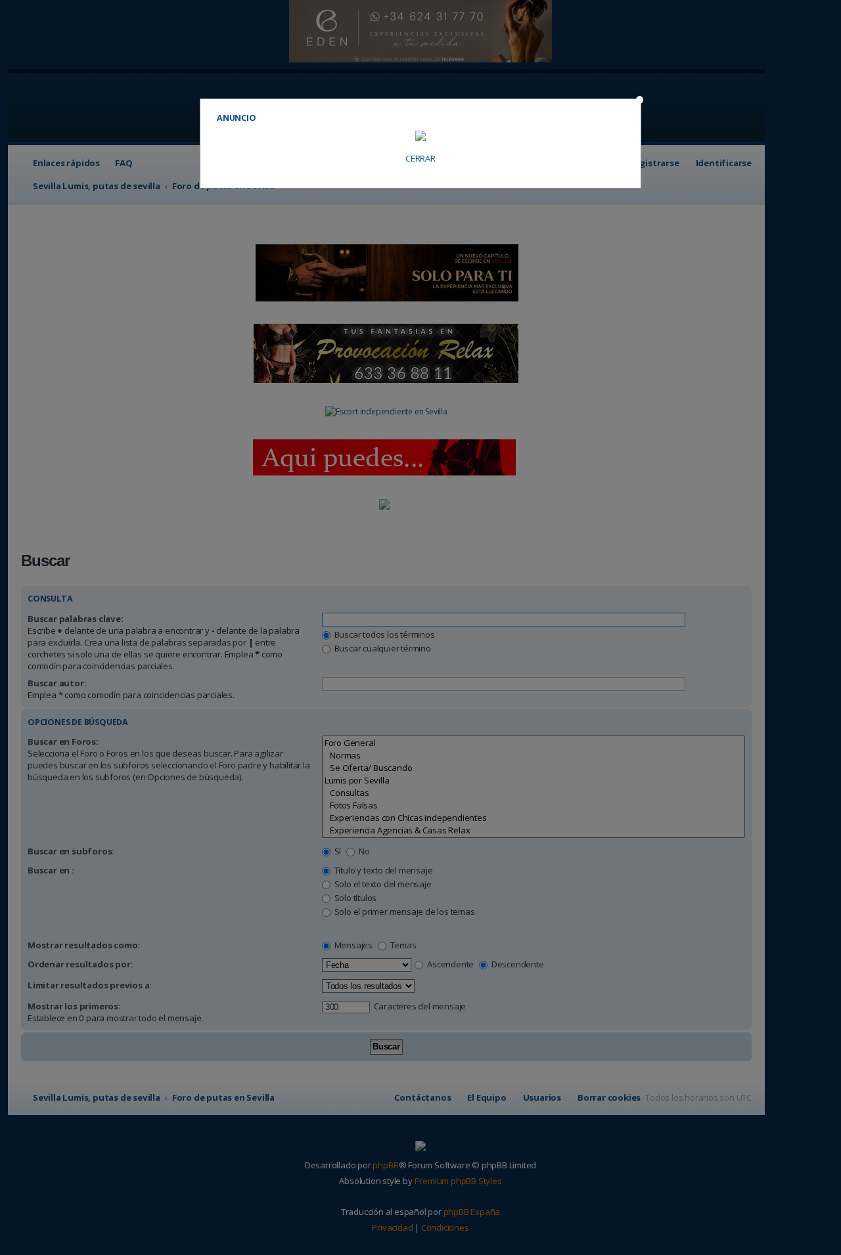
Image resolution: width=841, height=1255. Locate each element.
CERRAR (420, 158)
